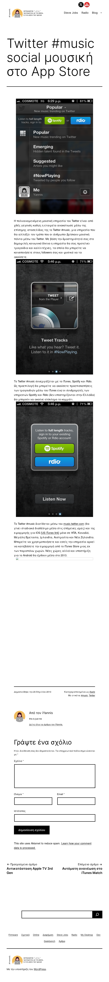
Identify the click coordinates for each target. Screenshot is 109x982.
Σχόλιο (19, 761)
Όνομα (19, 794)
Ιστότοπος (20, 811)
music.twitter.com (73, 524)
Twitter (92, 695)
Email (61, 794)
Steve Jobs (71, 12)
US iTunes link (50, 533)
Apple (92, 691)
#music (84, 695)
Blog (95, 12)
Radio (85, 12)
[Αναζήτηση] (97, 914)
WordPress (40, 969)
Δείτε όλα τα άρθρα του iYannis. (46, 724)
